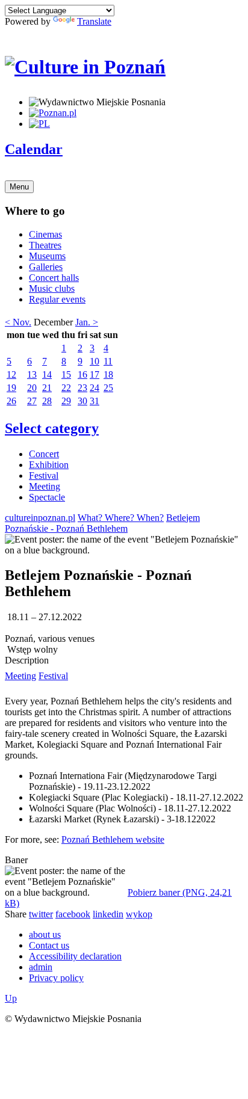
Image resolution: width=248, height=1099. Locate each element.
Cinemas (45, 234)
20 (32, 388)
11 (108, 361)
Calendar (34, 149)
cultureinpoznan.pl (40, 518)
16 (82, 374)
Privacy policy (56, 978)
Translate (94, 21)
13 (32, 374)
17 (94, 374)
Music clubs (52, 288)
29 (66, 401)
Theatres (45, 245)
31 (94, 401)
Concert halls (54, 277)
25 (108, 388)
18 (108, 374)
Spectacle (47, 497)
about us (45, 934)
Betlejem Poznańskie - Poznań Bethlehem (102, 523)
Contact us (49, 945)
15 (66, 374)
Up (11, 998)
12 (11, 374)
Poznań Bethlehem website (112, 839)
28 (47, 401)
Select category (52, 428)
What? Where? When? (121, 518)
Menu (19, 186)
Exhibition (49, 465)
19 (11, 388)
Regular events (57, 299)
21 (47, 388)
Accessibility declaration (75, 956)
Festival (43, 475)
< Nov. (18, 322)
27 (32, 401)
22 (66, 388)
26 (11, 401)
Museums (47, 256)
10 (94, 361)
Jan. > (86, 322)
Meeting (44, 486)
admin (40, 967)
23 (82, 388)
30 (82, 401)
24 (94, 388)
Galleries (46, 267)
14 (47, 374)
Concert (44, 454)
